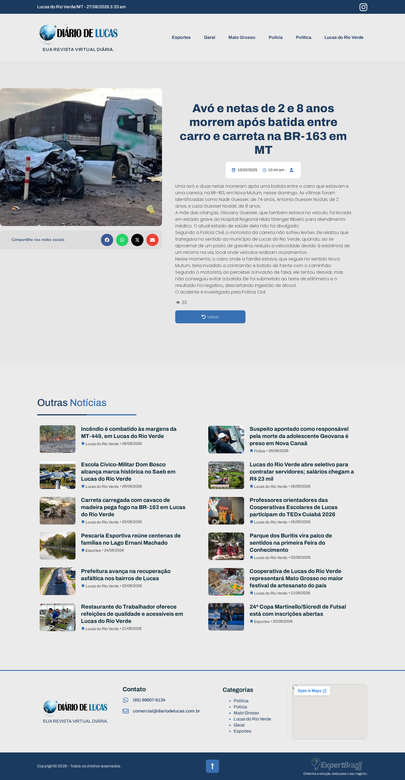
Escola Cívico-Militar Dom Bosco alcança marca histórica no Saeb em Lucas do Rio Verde (128, 471)
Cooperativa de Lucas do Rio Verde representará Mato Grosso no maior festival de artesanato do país (296, 578)
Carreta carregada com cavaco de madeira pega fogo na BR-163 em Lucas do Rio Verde (133, 507)
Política (303, 37)
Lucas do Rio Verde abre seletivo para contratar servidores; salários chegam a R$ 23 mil (302, 471)
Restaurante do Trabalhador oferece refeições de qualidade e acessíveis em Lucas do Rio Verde (132, 614)
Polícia (276, 37)
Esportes (181, 37)
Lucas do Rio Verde (344, 37)
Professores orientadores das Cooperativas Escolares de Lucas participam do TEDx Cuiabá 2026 (293, 507)
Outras (72, 402)
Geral (209, 37)
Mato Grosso (241, 37)
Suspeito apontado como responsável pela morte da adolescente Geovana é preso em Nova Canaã (299, 436)
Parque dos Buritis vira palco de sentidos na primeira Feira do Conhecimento (291, 542)
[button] (107, 240)
